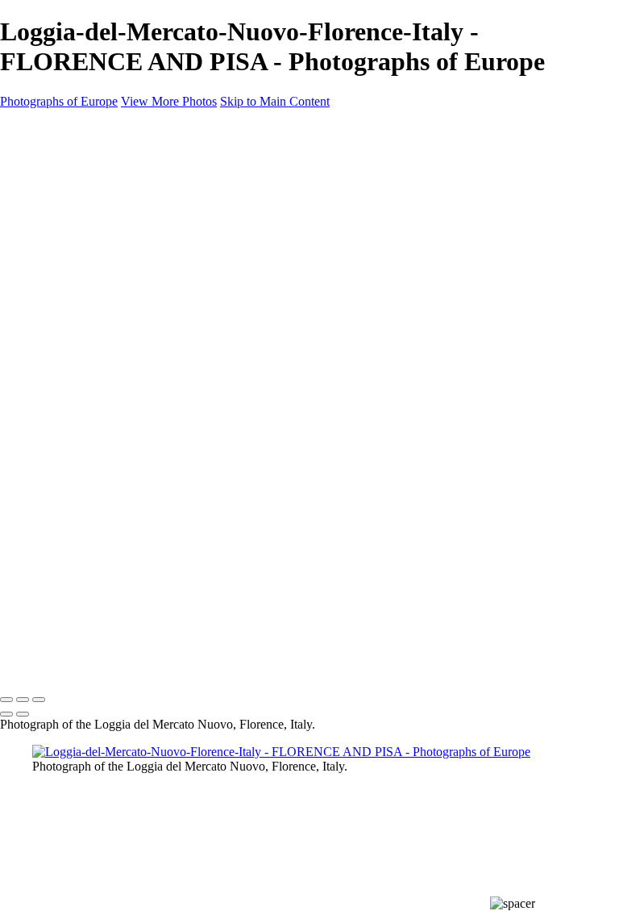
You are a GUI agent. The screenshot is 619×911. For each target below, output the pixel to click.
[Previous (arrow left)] (6, 714)
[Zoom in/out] (38, 699)
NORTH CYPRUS (81, 430)
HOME (52, 159)
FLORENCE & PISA (85, 314)
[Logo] (72, 129)
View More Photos (169, 101)
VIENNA (56, 508)
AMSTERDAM (73, 217)
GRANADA (64, 334)
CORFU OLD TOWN (91, 276)
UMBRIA (57, 469)
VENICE (54, 489)
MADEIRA (61, 411)
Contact (55, 547)
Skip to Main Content (275, 101)
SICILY (50, 450)
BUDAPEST (65, 256)
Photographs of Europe (59, 101)
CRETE (51, 295)
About (50, 527)
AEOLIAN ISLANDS (87, 179)
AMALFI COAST (78, 198)
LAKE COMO (70, 372)
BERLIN (53, 237)
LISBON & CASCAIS (89, 392)
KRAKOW (61, 353)
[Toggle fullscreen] (22, 699)
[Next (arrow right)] (22, 714)
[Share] (38, 566)
